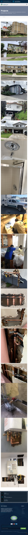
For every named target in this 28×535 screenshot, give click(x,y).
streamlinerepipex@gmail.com (7, 1)
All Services (23, 508)
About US (23, 512)
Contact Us (23, 513)
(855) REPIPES (17, 1)
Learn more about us (3, 512)
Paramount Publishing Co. (24, 532)
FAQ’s (23, 509)
